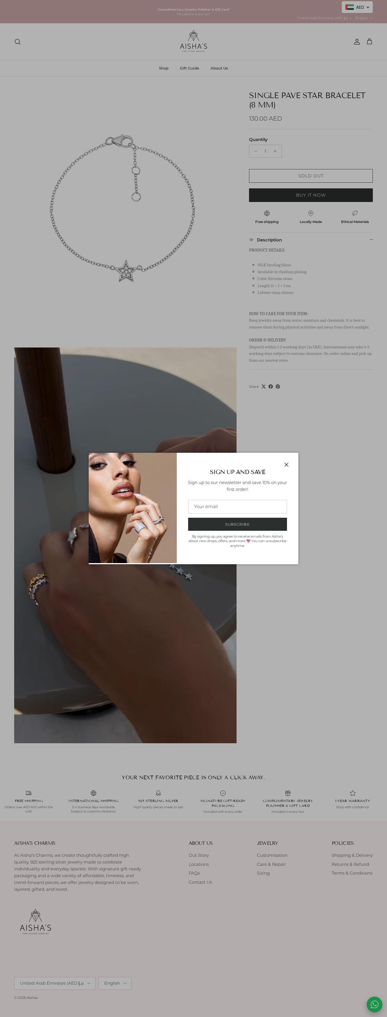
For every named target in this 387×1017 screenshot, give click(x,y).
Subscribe (237, 524)
